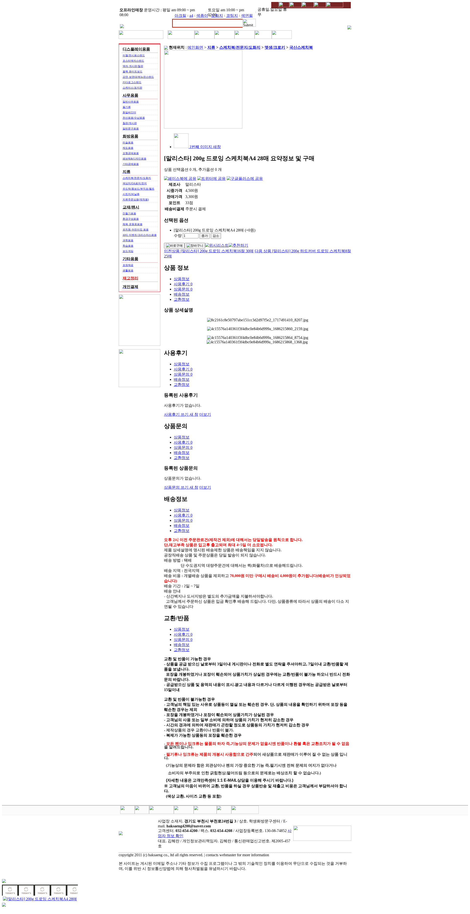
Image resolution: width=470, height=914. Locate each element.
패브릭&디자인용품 (134, 158)
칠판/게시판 (130, 123)
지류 (211, 47)
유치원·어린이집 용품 (136, 229)
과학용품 (128, 240)
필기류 (127, 106)
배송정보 (181, 294)
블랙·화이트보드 (132, 71)
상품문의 (183, 289)
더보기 (205, 414)
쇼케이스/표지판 (132, 87)
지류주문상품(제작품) (136, 199)
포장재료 (128, 265)
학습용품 (128, 245)
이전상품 (209, 251)
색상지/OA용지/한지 (135, 183)
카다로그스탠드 (132, 82)
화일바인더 (129, 112)
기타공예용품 (131, 163)
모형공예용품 (131, 153)
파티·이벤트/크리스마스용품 (140, 234)
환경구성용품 (131, 218)
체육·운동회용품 (132, 224)
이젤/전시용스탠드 (134, 55)
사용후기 (183, 284)
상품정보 (181, 279)
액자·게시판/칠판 (133, 66)
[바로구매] (174, 246)
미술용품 (128, 142)
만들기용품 (129, 213)
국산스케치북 (301, 47)
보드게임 (128, 251)
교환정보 (181, 299)
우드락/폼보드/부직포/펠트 (138, 188)
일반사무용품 (131, 101)
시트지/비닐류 (131, 194)
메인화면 (195, 47)
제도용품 (128, 147)
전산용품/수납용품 (134, 117)
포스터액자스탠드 (133, 60)
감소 (216, 236)
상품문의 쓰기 (181, 487)
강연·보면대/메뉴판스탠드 (138, 76)
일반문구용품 (131, 128)
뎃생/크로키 (275, 47)
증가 (204, 236)
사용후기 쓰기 (181, 414)
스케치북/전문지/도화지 (137, 177)
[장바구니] (195, 246)
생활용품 (128, 270)
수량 (178, 235)
